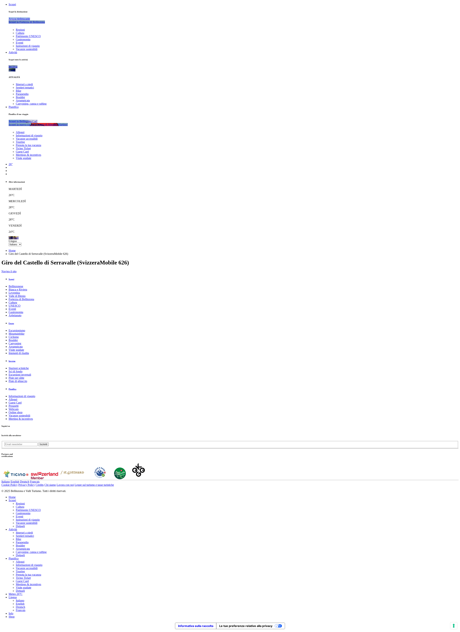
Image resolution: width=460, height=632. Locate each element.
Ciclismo (14, 336)
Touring (20, 141)
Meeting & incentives (21, 418)
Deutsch (24, 481)
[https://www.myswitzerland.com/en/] (44, 478)
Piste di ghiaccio (18, 381)
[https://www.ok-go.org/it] (138, 478)
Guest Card (22, 151)
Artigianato (15, 315)
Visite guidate (23, 158)
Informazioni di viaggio (29, 135)
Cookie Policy (9, 484)
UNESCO (14, 305)
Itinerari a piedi (24, 84)
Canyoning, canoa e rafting (31, 103)
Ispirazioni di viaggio (28, 45)
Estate (11, 323)
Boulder (20, 97)
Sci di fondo (15, 371)
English (15, 481)
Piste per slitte (16, 377)
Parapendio (22, 94)
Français (35, 481)
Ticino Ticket (23, 148)
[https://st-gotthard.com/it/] (72, 478)
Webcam (14, 409)
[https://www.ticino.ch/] (15, 478)
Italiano (5, 481)
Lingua (13, 241)
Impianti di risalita (19, 353)
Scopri (12, 4)
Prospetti (14, 405)
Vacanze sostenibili (26, 49)
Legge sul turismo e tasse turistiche (94, 484)
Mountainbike (16, 333)
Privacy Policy (26, 484)
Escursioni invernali (20, 374)
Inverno (12, 361)
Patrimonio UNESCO (28, 36)
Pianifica (14, 106)
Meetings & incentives (28, 154)
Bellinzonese (16, 286)
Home (12, 250)
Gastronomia (23, 39)
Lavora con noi (65, 484)
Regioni (20, 29)
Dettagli (20, 526)
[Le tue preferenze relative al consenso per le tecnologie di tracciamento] (453, 625)
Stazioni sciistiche (19, 368)
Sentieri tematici (25, 87)
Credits (40, 484)
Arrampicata (23, 100)
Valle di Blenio (17, 296)
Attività (13, 52)
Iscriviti (43, 444)
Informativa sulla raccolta (195, 626)
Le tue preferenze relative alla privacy (245, 626)
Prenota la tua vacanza (28, 145)
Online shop (15, 412)
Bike (18, 90)
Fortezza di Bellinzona (21, 299)
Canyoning (15, 343)
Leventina (14, 292)
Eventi (19, 42)
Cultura (20, 32)
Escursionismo (17, 330)
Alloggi (20, 132)
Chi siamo (50, 484)
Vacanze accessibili (27, 138)
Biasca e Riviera (18, 289)
